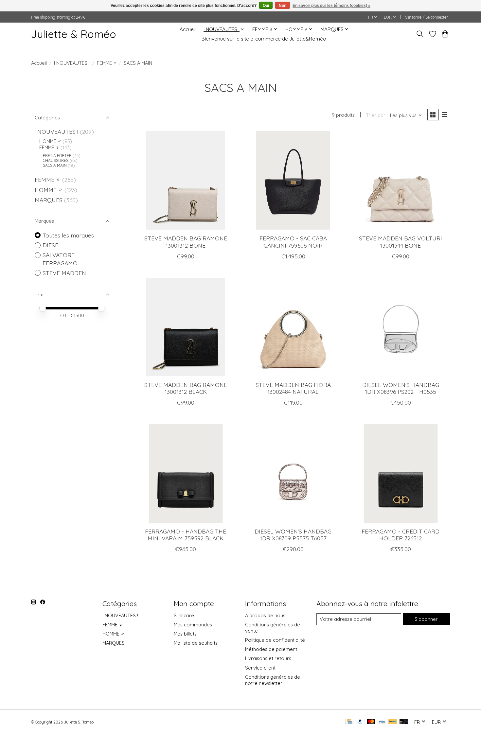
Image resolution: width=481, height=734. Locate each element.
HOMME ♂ (50, 141)
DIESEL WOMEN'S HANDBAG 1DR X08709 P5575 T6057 (293, 535)
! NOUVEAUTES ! (72, 63)
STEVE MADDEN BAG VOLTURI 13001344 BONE (400, 242)
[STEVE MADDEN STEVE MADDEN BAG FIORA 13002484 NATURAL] (293, 327)
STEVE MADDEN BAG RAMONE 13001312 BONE (185, 242)
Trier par (375, 115)
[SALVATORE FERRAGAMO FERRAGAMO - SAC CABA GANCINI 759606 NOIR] (293, 180)
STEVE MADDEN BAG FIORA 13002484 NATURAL (293, 388)
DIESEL (52, 245)
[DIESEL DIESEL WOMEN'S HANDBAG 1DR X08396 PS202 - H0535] (400, 327)
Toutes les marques (68, 235)
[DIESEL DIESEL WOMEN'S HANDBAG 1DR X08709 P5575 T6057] (293, 473)
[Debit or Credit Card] (404, 722)
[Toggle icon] (420, 34)
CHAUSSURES (55, 160)
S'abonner (426, 619)
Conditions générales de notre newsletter (272, 680)
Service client (260, 668)
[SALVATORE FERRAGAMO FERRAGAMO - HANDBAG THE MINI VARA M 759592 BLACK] (185, 473)
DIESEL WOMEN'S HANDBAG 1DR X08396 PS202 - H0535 (400, 388)
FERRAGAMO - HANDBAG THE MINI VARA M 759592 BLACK (185, 535)
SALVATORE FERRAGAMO (60, 259)
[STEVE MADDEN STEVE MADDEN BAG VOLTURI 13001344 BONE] (400, 180)
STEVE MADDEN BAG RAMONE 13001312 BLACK (185, 388)
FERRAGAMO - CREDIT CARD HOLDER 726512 (400, 535)
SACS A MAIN (55, 165)
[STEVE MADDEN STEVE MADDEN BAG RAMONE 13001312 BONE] (185, 180)
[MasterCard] (371, 722)
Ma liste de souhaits (196, 643)
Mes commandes (193, 624)
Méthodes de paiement (271, 649)
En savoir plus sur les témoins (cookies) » (331, 5)
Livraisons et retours (268, 658)
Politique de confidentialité (275, 640)
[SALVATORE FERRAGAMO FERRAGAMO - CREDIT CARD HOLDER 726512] (400, 473)
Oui (266, 5)
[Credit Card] (349, 722)
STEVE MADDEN (64, 272)
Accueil (188, 29)
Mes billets (185, 634)
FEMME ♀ (107, 63)
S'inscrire (184, 615)
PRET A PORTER (57, 155)
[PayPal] (360, 722)
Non (282, 5)
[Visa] (382, 722)
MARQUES (48, 199)
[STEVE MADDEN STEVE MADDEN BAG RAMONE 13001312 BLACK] (185, 327)
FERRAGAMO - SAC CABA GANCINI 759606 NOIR (293, 242)
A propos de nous (265, 615)
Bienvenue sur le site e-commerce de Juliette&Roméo (264, 39)
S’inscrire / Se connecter (426, 17)
